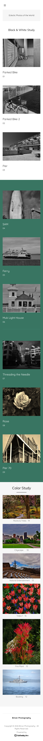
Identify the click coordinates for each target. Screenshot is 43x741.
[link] (21, 735)
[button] (5, 5)
